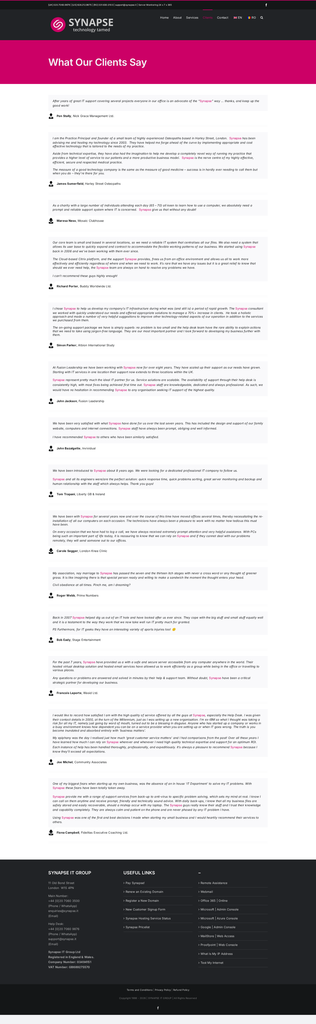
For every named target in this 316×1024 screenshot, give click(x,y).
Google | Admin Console (218, 927)
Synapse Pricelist (138, 927)
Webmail (207, 891)
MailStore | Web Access (217, 936)
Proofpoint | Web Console (219, 945)
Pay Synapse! (135, 883)
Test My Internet (212, 962)
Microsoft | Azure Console (219, 918)
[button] (261, 17)
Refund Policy (181, 989)
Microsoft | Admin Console (219, 909)
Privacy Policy (163, 989)
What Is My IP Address (217, 954)
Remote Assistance (214, 883)
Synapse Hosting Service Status (148, 918)
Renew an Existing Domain (144, 891)
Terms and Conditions (140, 989)
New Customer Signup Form (145, 909)
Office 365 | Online (214, 900)
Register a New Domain (142, 900)
